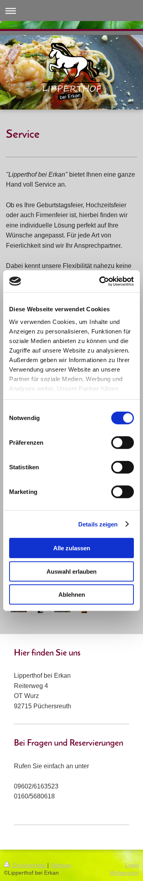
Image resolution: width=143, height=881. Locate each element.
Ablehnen (71, 594)
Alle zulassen (71, 548)
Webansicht (124, 872)
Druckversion (29, 865)
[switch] (122, 442)
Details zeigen (98, 524)
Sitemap (60, 865)
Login (132, 865)
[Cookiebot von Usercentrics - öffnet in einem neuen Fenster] (101, 281)
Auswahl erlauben (71, 571)
